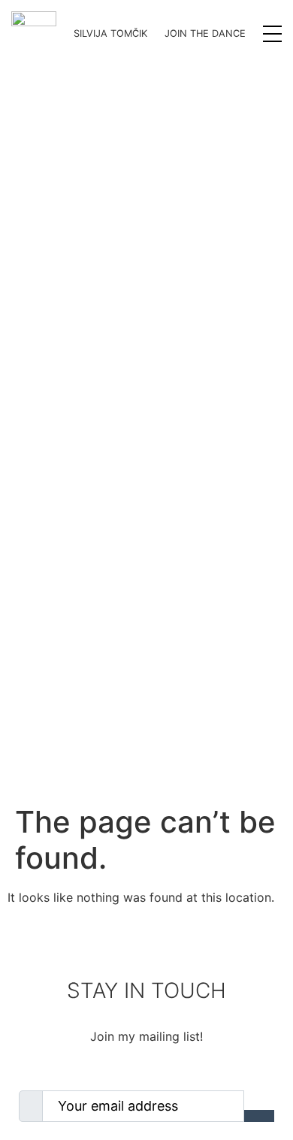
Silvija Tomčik (110, 33)
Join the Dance (205, 33)
